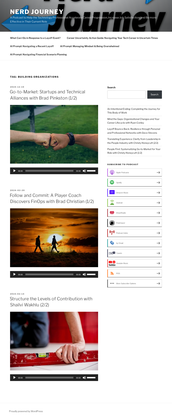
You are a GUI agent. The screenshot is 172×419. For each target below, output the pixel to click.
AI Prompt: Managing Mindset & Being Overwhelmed (89, 46)
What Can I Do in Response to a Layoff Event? (35, 37)
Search (111, 87)
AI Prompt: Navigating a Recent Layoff (32, 46)
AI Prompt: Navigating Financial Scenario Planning (38, 54)
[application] (54, 170)
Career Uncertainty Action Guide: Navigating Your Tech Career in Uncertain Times (112, 37)
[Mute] (84, 171)
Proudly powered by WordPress (26, 411)
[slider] (91, 170)
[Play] (14, 171)
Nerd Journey (37, 11)
